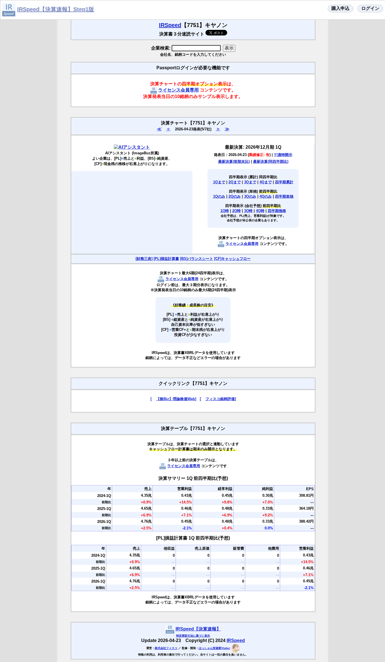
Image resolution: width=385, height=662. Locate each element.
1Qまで (219, 182)
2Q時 (236, 211)
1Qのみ (219, 196)
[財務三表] (144, 259)
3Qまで (250, 182)
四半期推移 (277, 211)
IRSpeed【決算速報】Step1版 (55, 9)
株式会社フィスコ (166, 648)
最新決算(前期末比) (234, 161)
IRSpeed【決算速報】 (198, 629)
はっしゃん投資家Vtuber (214, 648)
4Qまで (266, 182)
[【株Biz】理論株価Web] (173, 399)
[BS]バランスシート (196, 259)
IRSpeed (170, 25)
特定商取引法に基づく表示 (193, 635)
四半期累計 (284, 182)
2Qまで (235, 182)
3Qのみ (250, 196)
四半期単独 (284, 196)
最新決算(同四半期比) (270, 161)
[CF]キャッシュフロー (232, 259)
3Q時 (248, 211)
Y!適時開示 (283, 155)
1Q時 (224, 211)
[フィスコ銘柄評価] (218, 399)
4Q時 (260, 211)
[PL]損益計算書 (166, 259)
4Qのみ (266, 196)
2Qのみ (235, 196)
